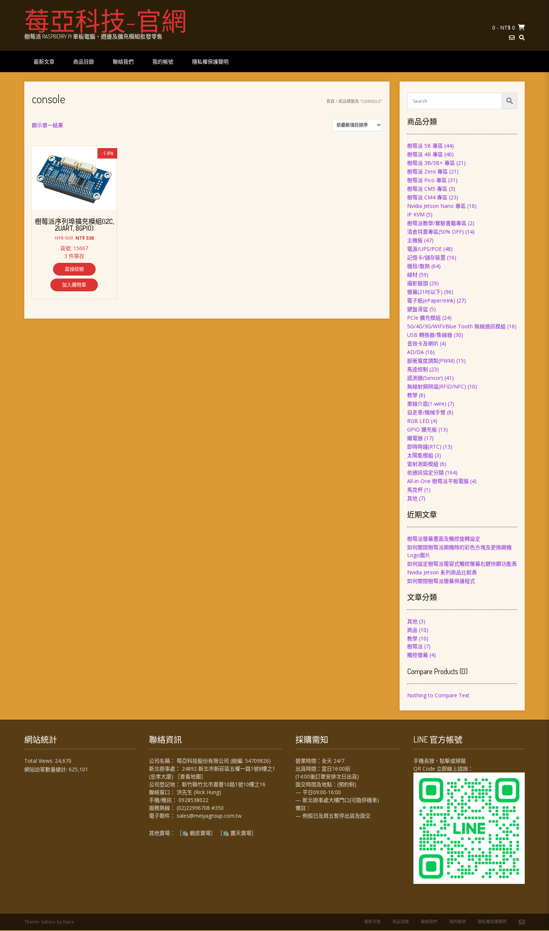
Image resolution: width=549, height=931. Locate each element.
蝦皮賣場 (200, 832)
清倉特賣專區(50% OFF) (435, 231)
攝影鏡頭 (417, 283)
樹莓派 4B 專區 (425, 154)
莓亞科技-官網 (105, 20)
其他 (412, 498)
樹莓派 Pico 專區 (427, 180)
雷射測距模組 (422, 463)
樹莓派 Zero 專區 (427, 171)
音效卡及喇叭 (422, 343)
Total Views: (39, 760)
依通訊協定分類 (425, 472)
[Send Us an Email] (512, 37)
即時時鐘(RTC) (424, 446)
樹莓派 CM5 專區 (427, 188)
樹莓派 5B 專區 (425, 145)
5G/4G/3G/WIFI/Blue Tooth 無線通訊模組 (456, 326)
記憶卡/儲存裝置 (426, 257)
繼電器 (415, 438)
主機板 (415, 240)
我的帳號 (162, 61)
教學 (412, 395)
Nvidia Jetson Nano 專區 (436, 205)
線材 (412, 274)
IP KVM (416, 214)
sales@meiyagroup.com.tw (209, 815)
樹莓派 (415, 646)
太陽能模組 (420, 455)
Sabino (48, 922)
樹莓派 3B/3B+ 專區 (431, 162)
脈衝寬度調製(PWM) (431, 360)
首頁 (330, 101)
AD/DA (415, 352)
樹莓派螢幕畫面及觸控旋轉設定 (443, 538)
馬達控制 (417, 369)
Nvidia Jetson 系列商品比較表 (442, 572)
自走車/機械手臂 (426, 412)
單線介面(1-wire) (426, 403)
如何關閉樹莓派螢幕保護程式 (441, 580)
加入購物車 (74, 284)
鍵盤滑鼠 (417, 309)
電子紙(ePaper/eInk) (431, 300)
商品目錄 (83, 61)
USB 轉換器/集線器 (429, 334)
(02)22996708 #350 (200, 807)
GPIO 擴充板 (422, 429)
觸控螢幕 (417, 654)
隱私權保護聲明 (210, 61)
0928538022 (193, 800)
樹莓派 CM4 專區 (427, 197)
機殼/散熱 (418, 266)
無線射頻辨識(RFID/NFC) (436, 386)
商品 (412, 629)
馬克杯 (415, 489)
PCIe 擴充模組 (424, 317)
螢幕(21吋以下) (425, 291)
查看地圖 (190, 776)
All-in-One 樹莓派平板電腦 (438, 481)
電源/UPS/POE (424, 248)
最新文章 (44, 61)
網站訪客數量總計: (46, 769)
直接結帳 (74, 268)
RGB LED (418, 420)
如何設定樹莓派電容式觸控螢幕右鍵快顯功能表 (462, 563)
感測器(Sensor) (425, 377)
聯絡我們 (123, 61)
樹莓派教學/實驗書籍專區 (436, 223)
